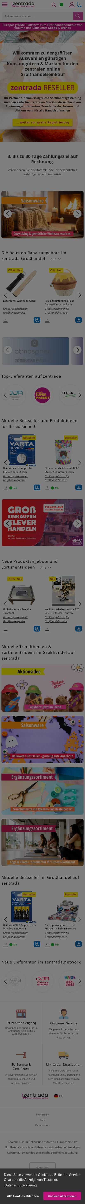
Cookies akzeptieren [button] (62, 1196)
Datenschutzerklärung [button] (21, 1185)
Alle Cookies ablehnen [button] (23, 1196)
